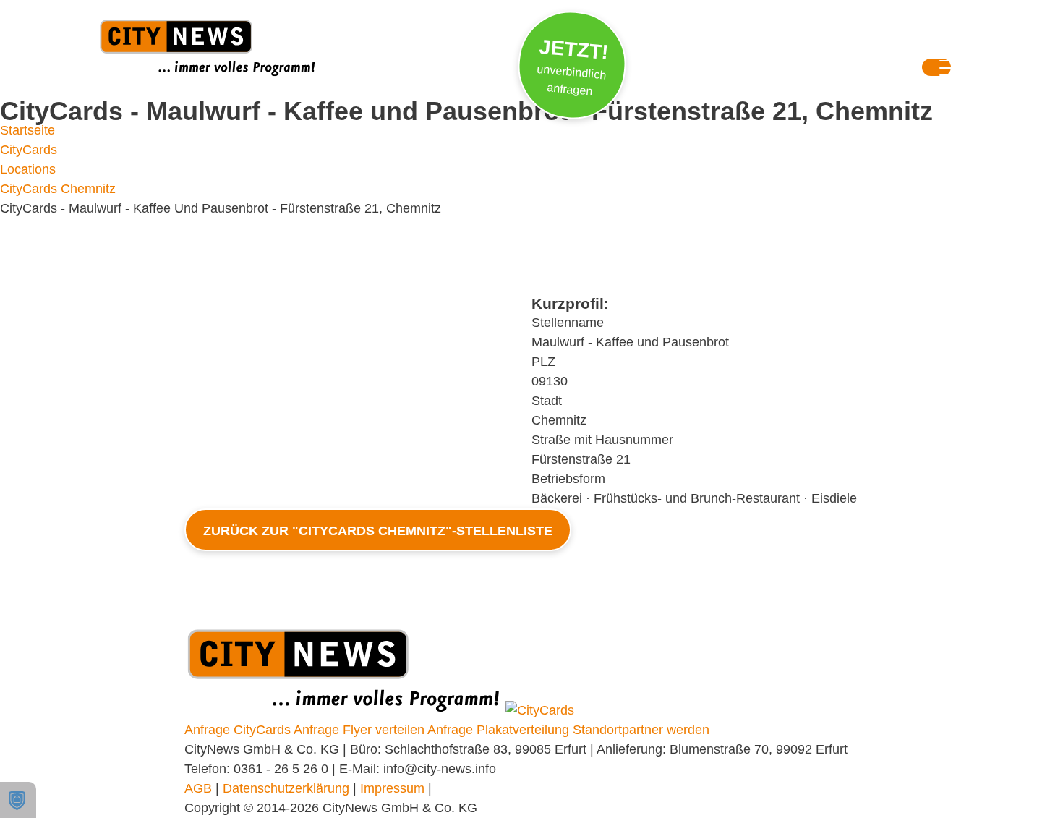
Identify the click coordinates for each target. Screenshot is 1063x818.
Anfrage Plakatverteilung (498, 730)
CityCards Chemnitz (58, 189)
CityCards (28, 149)
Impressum (392, 788)
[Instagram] (722, 48)
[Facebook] (766, 48)
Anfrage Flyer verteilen (359, 730)
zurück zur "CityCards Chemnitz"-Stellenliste (377, 531)
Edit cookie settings (18, 800)
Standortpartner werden (641, 730)
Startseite (27, 130)
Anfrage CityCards (237, 730)
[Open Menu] (936, 70)
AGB (198, 788)
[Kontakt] (811, 48)
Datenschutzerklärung (286, 788)
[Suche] (678, 48)
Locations (28, 169)
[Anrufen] (855, 48)
